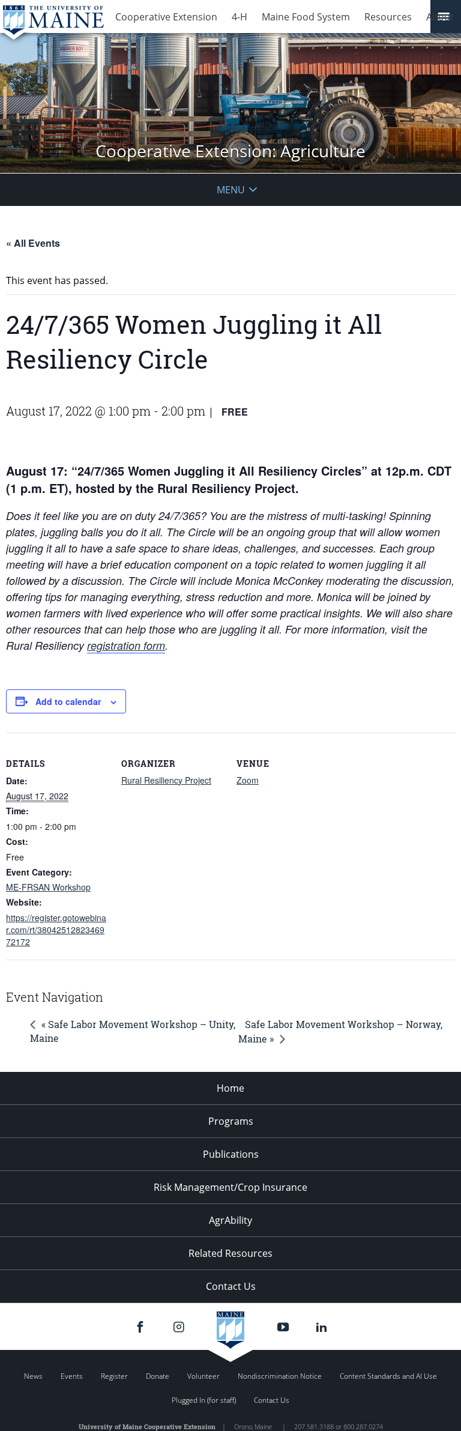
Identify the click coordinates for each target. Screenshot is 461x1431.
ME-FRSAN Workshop (48, 887)
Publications (231, 1154)
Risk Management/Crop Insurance (230, 1187)
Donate (157, 1376)
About (440, 16)
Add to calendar (68, 701)
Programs (230, 1121)
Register (114, 1376)
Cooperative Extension (166, 16)
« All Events (33, 243)
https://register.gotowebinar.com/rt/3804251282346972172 (56, 930)
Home (230, 1088)
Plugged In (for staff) (204, 1400)
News (33, 1376)
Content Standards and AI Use (388, 1376)
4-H (239, 16)
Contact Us (231, 1286)
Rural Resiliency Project (166, 780)
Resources (388, 16)
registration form (126, 645)
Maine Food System (306, 16)
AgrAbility (230, 1220)
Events (72, 1376)
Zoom (248, 780)
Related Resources (230, 1253)
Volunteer (203, 1376)
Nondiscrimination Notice (280, 1376)
